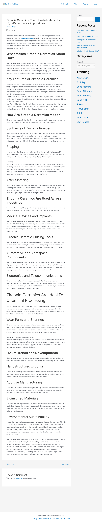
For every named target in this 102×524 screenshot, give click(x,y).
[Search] (97, 19)
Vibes (76, 4)
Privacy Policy (37, 519)
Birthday (81, 82)
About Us (56, 519)
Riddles (80, 113)
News (8, 27)
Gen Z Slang (83, 117)
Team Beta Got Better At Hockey (88, 36)
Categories (80, 62)
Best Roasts (83, 122)
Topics (85, 4)
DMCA (63, 519)
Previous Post (8, 464)
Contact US (47, 519)
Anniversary (83, 78)
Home (95, 4)
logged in (19, 478)
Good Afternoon (85, 91)
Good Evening (84, 95)
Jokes (80, 104)
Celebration (65, 4)
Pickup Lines (83, 108)
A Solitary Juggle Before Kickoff (88, 51)
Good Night (82, 100)
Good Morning (84, 86)
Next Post (66, 464)
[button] (70, 4)
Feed (68, 519)
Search (79, 16)
